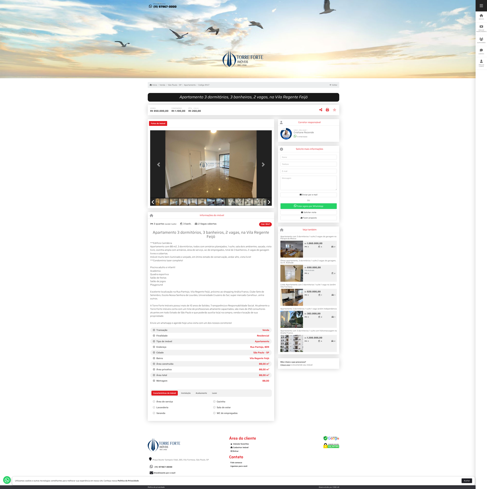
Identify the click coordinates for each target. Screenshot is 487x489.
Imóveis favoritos (241, 443)
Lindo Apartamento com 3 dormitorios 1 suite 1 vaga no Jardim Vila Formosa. (308, 285)
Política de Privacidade (128, 480)
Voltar (334, 85)
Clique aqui (285, 364)
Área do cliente (481, 65)
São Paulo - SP (174, 85)
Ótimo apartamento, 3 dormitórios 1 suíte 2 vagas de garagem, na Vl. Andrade (308, 261)
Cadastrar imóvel (240, 447)
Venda (162, 85)
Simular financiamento (481, 31)
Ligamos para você (238, 466)
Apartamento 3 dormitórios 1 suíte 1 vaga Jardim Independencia (308, 308)
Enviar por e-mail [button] (309, 194)
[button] (159, 164)
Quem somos (481, 43)
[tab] (158, 123)
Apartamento (190, 85)
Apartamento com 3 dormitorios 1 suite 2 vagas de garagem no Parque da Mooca (308, 237)
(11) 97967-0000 (165, 6)
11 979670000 (301, 137)
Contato (481, 54)
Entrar (235, 451)
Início (154, 85)
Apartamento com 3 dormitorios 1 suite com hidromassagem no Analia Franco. (308, 331)
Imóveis (481, 19)
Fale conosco (236, 462)
